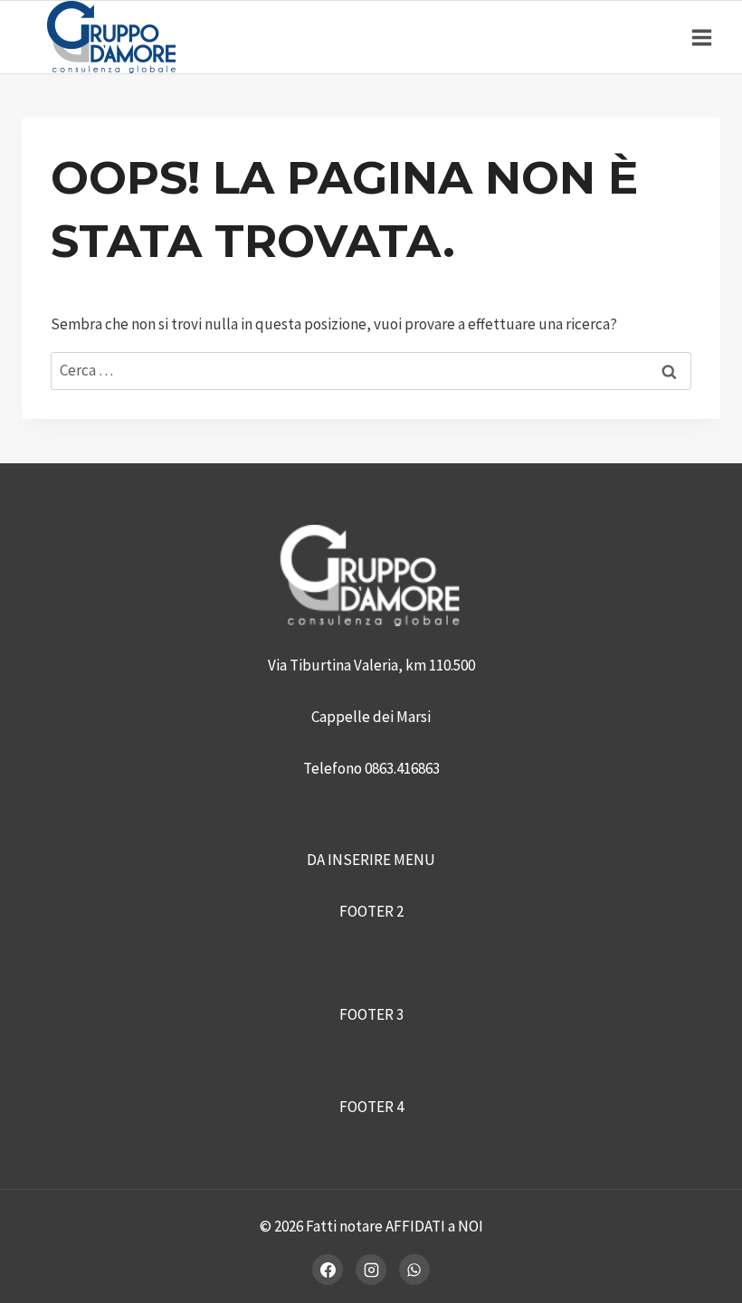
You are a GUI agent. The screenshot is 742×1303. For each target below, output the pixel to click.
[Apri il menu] (701, 37)
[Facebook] (327, 1269)
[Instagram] (371, 1269)
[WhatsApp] (414, 1269)
